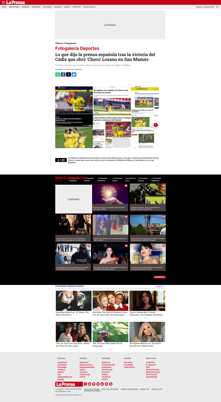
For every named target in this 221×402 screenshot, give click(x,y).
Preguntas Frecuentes (92, 391)
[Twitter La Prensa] (89, 384)
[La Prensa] (65, 384)
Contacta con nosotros (129, 389)
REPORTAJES (107, 370)
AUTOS (82, 377)
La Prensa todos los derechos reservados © (68, 390)
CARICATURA (129, 367)
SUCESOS (61, 370)
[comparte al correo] (73, 74)
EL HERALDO (151, 365)
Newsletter (144, 389)
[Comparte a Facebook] (63, 74)
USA (59, 374)
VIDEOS (105, 374)
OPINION (127, 358)
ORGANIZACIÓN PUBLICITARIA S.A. (68, 395)
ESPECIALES (107, 367)
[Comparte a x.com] (68, 74)
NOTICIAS (61, 358)
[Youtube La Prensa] (98, 384)
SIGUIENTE (159, 277)
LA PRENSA (150, 362)
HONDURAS (62, 362)
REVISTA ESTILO (152, 370)
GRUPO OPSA (151, 358)
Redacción (78, 69)
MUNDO (61, 372)
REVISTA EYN (151, 374)
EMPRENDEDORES (87, 367)
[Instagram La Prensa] (94, 384)
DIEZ (148, 367)
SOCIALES (83, 372)
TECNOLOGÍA (85, 374)
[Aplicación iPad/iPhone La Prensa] (102, 384)
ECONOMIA (62, 367)
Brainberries (73, 318)
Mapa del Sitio (156, 389)
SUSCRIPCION (151, 377)
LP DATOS (106, 372)
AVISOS (105, 379)
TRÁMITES (106, 377)
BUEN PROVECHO (153, 372)
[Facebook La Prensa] (85, 384)
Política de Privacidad (110, 389)
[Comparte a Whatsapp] (57, 74)
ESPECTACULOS (86, 365)
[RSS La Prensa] (111, 384)
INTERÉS (83, 358)
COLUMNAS (128, 365)
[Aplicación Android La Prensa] (106, 384)
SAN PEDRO (62, 365)
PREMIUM (106, 358)
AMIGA (82, 370)
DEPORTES (84, 362)
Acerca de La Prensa (91, 389)
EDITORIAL (128, 362)
